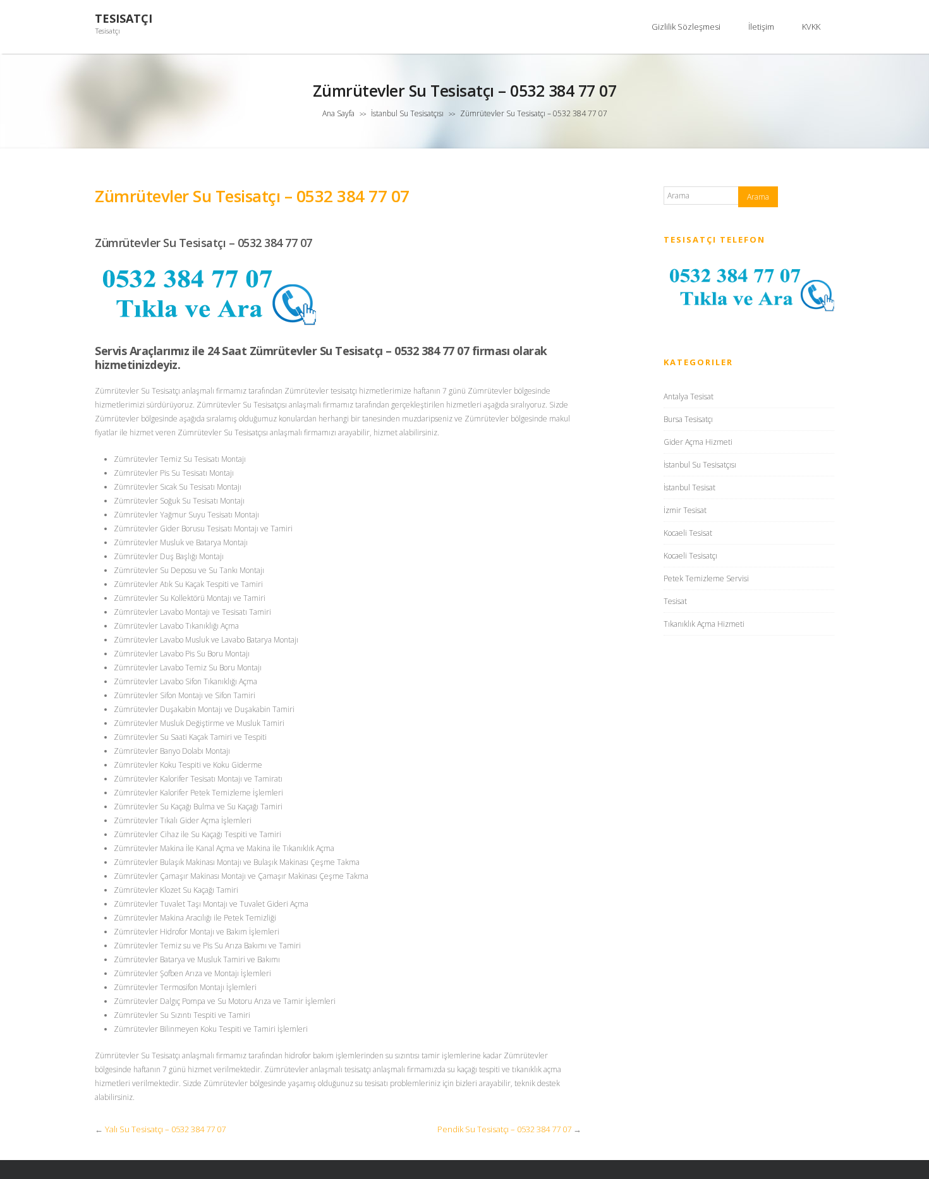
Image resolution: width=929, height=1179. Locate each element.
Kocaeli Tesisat (688, 533)
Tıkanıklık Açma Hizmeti (704, 624)
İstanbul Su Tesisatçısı (407, 113)
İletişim (761, 26)
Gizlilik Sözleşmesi (686, 26)
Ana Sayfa (338, 113)
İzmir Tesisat (685, 510)
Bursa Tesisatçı (688, 419)
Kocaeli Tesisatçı (690, 555)
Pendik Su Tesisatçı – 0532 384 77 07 (504, 1129)
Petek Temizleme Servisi (706, 578)
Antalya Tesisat (688, 396)
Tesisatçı (123, 18)
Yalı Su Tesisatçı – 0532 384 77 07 (165, 1129)
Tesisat (675, 601)
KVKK (811, 26)
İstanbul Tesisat (689, 487)
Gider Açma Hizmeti (698, 442)
